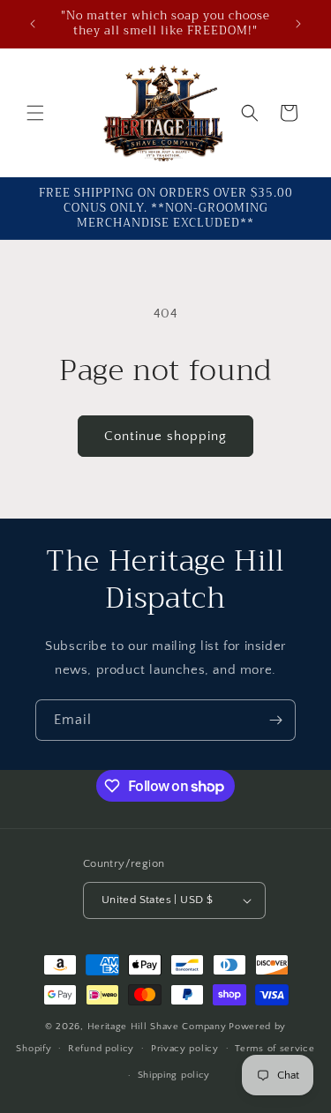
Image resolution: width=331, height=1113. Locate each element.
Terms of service (274, 1048)
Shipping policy (174, 1075)
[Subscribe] (275, 720)
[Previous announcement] (32, 23)
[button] (35, 112)
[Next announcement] (298, 23)
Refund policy (101, 1048)
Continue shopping (165, 436)
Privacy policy (185, 1048)
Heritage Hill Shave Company (157, 1026)
